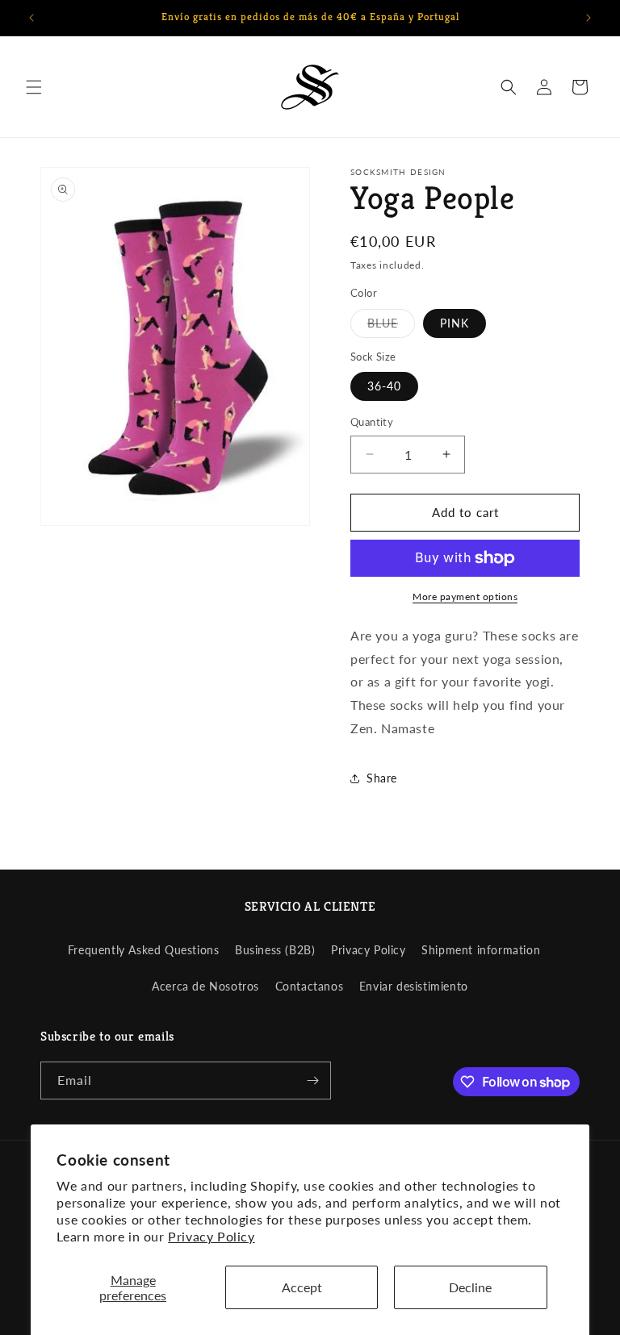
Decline (470, 1287)
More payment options (465, 596)
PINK (454, 323)
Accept (302, 1287)
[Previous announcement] (31, 17)
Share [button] (382, 778)
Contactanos (309, 986)
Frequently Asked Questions (144, 950)
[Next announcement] (588, 17)
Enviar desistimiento (413, 986)
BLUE (391, 326)
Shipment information (480, 950)
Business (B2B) (275, 950)
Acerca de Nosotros (205, 986)
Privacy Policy (211, 1236)
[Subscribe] (312, 1080)
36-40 (384, 386)
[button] (34, 87)
